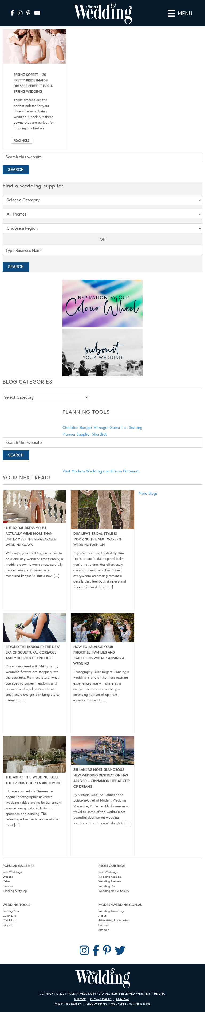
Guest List (119, 427)
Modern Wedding (102, 978)
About (102, 915)
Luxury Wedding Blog (99, 1004)
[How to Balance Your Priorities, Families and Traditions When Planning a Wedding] (102, 628)
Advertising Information (113, 920)
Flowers (8, 886)
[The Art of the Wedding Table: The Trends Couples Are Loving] (34, 755)
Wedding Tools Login (111, 911)
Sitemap (103, 930)
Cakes (6, 881)
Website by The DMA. (150, 993)
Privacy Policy (101, 999)
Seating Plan (11, 911)
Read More (21, 140)
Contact (103, 925)
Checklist (70, 427)
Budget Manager (94, 427)
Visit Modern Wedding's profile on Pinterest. (101, 471)
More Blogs (148, 493)
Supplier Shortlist (92, 434)
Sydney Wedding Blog (134, 1004)
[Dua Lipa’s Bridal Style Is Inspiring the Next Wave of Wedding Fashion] (102, 510)
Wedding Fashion (109, 876)
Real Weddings (12, 872)
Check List (9, 920)
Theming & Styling (15, 891)
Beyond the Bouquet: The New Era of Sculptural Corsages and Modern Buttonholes (33, 652)
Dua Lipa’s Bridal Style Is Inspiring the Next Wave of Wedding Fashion (97, 539)
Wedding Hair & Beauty (113, 891)
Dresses (8, 876)
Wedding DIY (106, 886)
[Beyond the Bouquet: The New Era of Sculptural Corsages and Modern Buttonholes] (34, 628)
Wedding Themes (109, 881)
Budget (7, 925)
